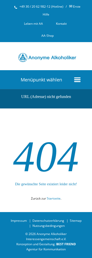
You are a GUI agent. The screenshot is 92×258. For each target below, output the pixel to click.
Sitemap (76, 220)
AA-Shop (47, 35)
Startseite (54, 198)
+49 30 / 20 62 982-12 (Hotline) (41, 6)
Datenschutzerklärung (48, 220)
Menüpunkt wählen (41, 80)
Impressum (19, 220)
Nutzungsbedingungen (48, 226)
